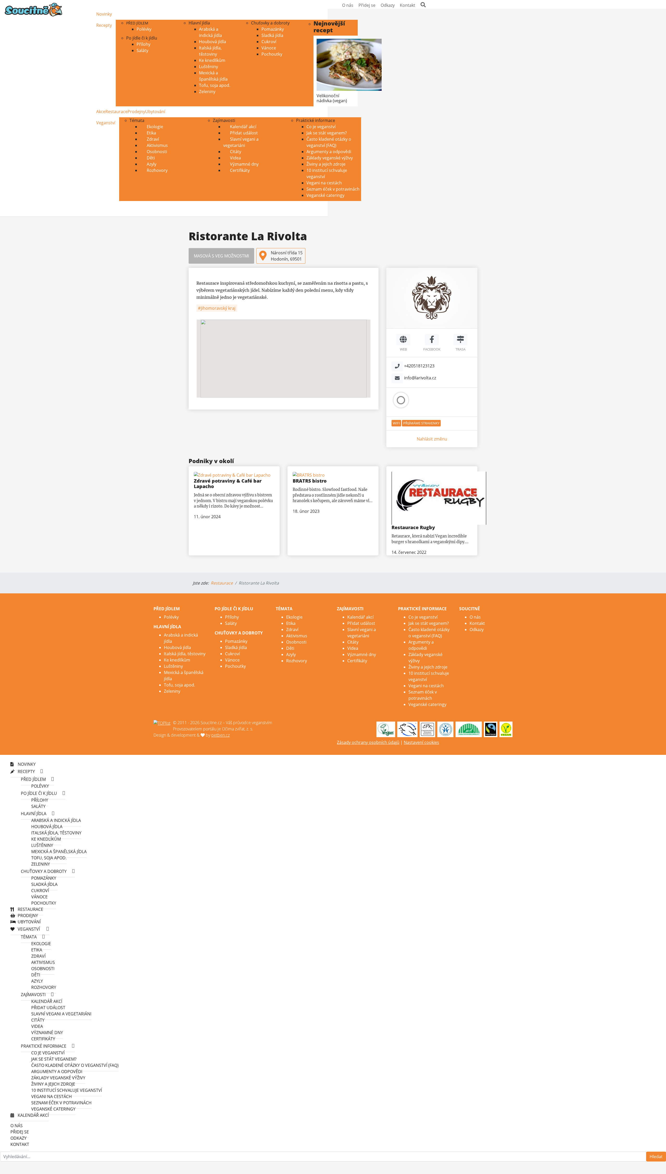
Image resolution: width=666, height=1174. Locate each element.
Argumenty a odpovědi (328, 151)
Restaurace (116, 111)
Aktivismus (157, 145)
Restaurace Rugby (413, 527)
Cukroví (268, 41)
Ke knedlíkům (212, 60)
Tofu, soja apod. (214, 85)
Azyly (151, 164)
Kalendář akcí (242, 126)
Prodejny (136, 111)
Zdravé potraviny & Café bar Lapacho (227, 483)
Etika (151, 133)
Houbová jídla (212, 41)
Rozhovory (157, 170)
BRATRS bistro (309, 481)
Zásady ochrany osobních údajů (368, 742)
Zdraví (152, 139)
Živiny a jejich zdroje (325, 164)
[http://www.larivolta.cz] (403, 339)
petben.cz (220, 735)
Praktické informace (315, 120)
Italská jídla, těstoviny (185, 654)
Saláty (142, 50)
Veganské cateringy (325, 195)
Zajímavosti (224, 120)
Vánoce (268, 48)
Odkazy (388, 5)
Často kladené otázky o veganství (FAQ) (75, 1065)
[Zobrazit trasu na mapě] (460, 339)
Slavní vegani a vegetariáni (241, 142)
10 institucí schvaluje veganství (66, 1090)
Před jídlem (137, 23)
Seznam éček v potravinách (333, 189)
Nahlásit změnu (432, 439)
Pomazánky (272, 29)
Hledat (656, 1156)
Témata (137, 120)
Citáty (235, 151)
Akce (100, 111)
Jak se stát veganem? (326, 133)
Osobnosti (156, 151)
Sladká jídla (272, 35)
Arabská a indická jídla (56, 820)
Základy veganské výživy (329, 158)
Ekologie (154, 126)
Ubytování (155, 111)
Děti (150, 158)
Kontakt (407, 5)
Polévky (144, 29)
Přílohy (143, 44)
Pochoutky (271, 54)
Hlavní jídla (199, 23)
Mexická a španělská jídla (59, 851)
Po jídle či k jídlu (141, 38)
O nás (347, 5)
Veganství (105, 123)
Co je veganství (321, 126)
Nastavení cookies (421, 742)
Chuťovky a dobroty (270, 23)
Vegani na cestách (324, 183)
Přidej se (366, 5)
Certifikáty (239, 170)
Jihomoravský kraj (217, 308)
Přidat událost (243, 133)
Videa (235, 158)
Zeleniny (207, 91)
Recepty (104, 25)
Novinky (104, 14)
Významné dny (244, 164)
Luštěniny (208, 66)
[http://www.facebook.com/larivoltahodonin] (432, 339)
